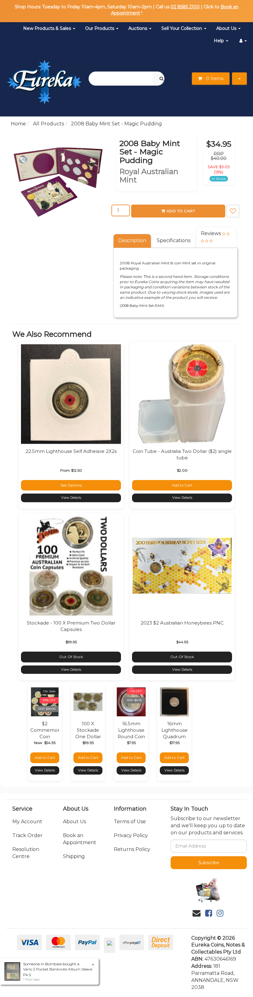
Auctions (138, 28)
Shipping (74, 856)
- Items (213, 78)
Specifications (173, 240)
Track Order (27, 835)
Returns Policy (132, 849)
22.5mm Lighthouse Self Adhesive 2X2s (71, 451)
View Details (71, 497)
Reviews (211, 233)
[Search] (161, 78)
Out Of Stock (71, 656)
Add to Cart (181, 211)
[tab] (132, 241)
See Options (71, 485)
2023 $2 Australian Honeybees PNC (182, 623)
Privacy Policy (131, 835)
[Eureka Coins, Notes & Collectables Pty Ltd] (44, 78)
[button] (232, 211)
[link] (208, 913)
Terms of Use (130, 821)
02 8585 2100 (185, 7)
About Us (227, 28)
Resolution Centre (25, 852)
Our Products (100, 28)
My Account (27, 821)
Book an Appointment (79, 838)
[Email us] (197, 913)
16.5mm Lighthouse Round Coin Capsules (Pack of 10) (131, 736)
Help (219, 40)
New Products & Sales (47, 28)
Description (132, 240)
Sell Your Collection (182, 28)
